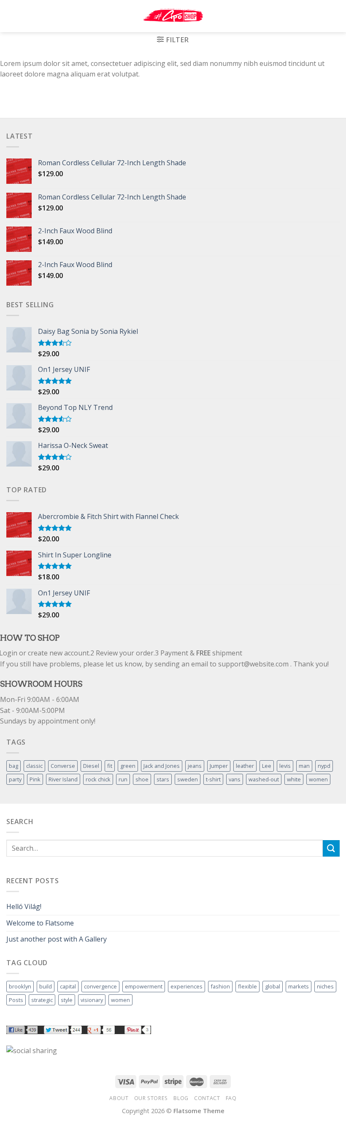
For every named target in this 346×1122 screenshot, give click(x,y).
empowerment (143, 986)
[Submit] (331, 848)
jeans (195, 766)
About (118, 1098)
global (272, 986)
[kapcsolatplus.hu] (173, 16)
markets (298, 986)
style (67, 1000)
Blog (180, 1098)
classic (34, 766)
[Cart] (335, 16)
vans (235, 779)
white (294, 779)
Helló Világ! (23, 906)
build (45, 986)
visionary (92, 1000)
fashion (220, 986)
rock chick (98, 779)
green (127, 766)
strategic (42, 1000)
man (304, 766)
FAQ (231, 1098)
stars (163, 779)
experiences (186, 986)
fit (109, 766)
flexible (247, 986)
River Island (63, 779)
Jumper (219, 766)
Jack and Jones (161, 766)
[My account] (321, 16)
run (123, 779)
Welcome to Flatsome (40, 923)
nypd (324, 766)
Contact (207, 1098)
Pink (35, 779)
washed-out (264, 779)
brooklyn (20, 986)
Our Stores (151, 1098)
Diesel (91, 766)
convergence (100, 986)
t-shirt (213, 779)
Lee (266, 766)
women (318, 779)
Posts (16, 1000)
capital (68, 986)
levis (285, 766)
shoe (142, 779)
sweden (187, 779)
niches (325, 986)
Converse (63, 766)
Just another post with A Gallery (56, 939)
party (15, 779)
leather (245, 766)
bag (13, 766)
